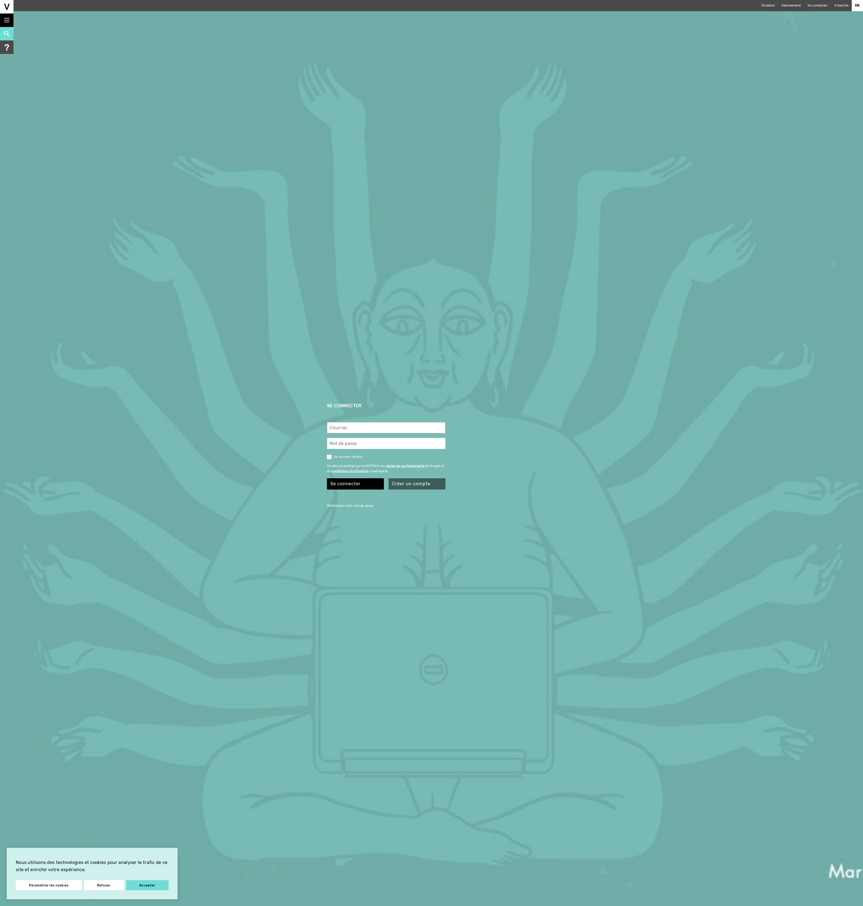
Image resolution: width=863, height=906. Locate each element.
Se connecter (817, 5)
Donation (768, 5)
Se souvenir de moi (348, 457)
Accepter (147, 885)
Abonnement (791, 5)
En (857, 5)
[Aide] (6, 47)
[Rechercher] (6, 33)
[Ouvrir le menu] (6, 20)
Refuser (104, 885)
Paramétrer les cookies (49, 885)
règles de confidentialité (405, 466)
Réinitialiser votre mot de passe (350, 506)
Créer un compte (411, 483)
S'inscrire (841, 5)
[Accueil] (6, 6)
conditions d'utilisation (350, 471)
